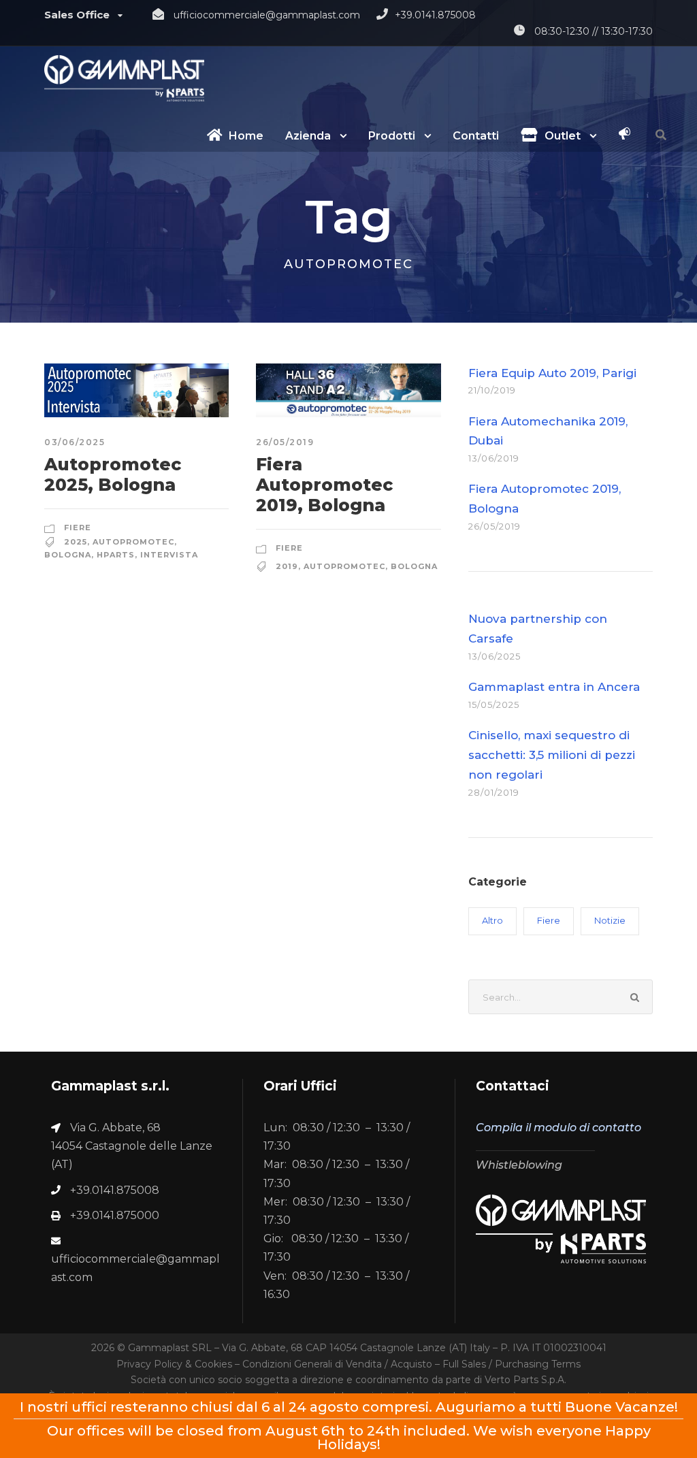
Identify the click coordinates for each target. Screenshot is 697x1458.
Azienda (308, 135)
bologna (67, 555)
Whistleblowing (519, 1165)
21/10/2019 (492, 390)
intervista (169, 555)
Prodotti (391, 135)
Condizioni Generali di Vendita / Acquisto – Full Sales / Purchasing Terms (411, 1364)
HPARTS (116, 555)
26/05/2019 (285, 442)
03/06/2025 (74, 442)
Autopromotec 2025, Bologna (112, 474)
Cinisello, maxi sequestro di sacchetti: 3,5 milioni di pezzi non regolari (551, 754)
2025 (75, 542)
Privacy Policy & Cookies (174, 1364)
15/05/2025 (493, 704)
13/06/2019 (493, 458)
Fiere (77, 527)
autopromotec (133, 542)
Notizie (610, 920)
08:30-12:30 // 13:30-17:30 (593, 31)
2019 (287, 566)
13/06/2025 (494, 656)
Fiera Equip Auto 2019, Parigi (552, 373)
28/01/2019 (493, 792)
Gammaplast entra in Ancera (554, 687)
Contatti (476, 135)
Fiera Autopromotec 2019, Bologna (324, 484)
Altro (492, 920)
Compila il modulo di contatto (558, 1127)
